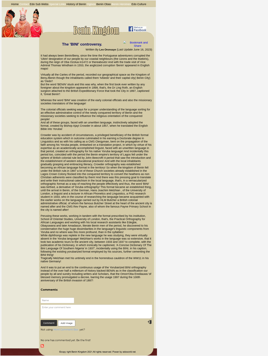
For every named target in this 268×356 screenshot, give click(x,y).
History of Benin (76, 4)
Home (15, 4)
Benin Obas (103, 4)
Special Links (57, 4)
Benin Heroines (121, 4)
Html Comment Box (65, 329)
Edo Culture (139, 4)
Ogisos (91, 4)
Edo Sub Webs (39, 4)
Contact (24, 4)
